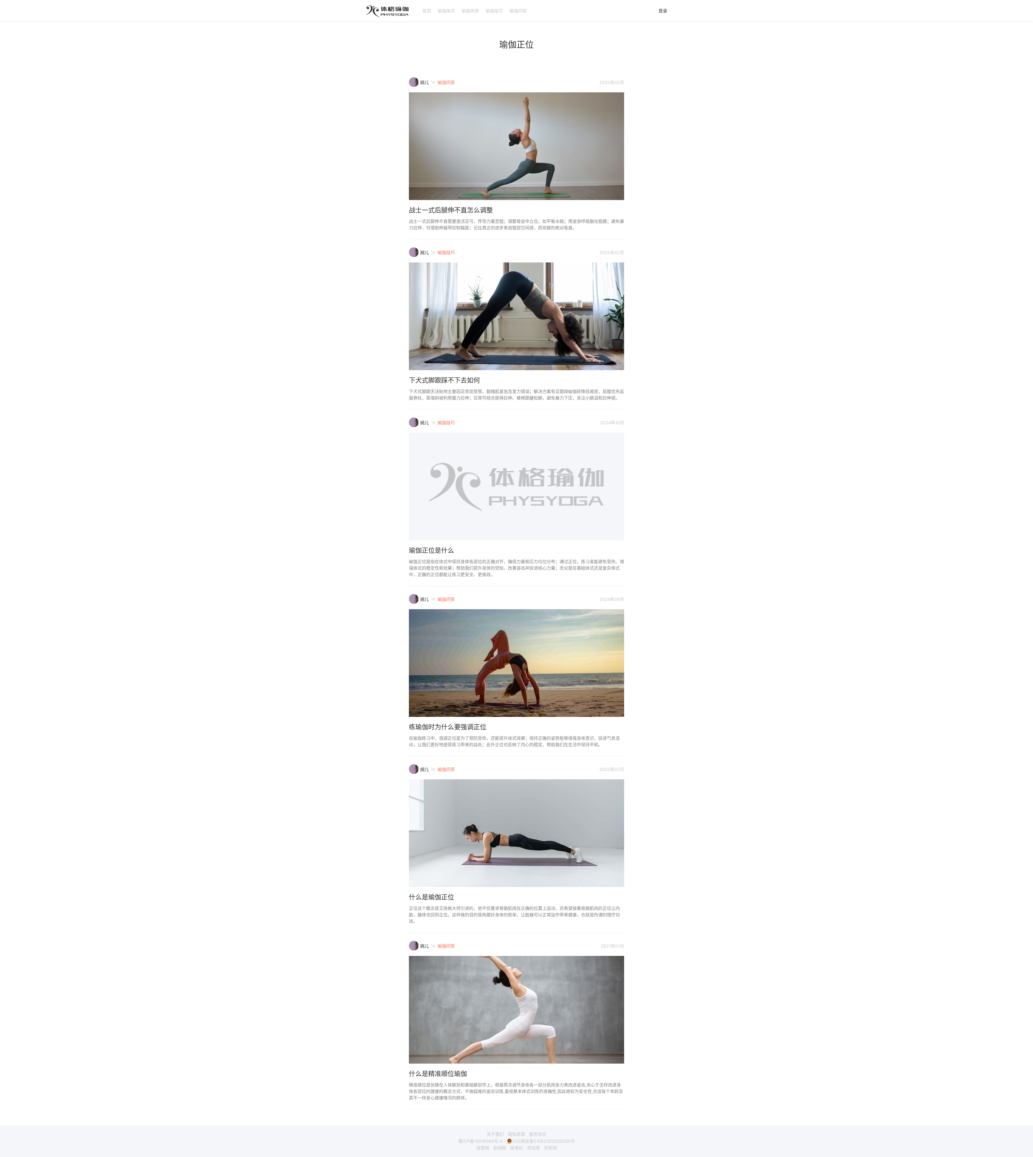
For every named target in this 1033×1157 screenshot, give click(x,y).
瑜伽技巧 (494, 10)
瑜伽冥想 (470, 10)
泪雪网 (482, 1148)
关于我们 (495, 1134)
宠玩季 (533, 1148)
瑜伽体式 (446, 10)
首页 (426, 10)
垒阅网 (499, 1148)
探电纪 (516, 1148)
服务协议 (537, 1134)
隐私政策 (516, 1134)
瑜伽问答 (518, 10)
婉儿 (424, 82)
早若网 (550, 1148)
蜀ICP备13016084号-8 (480, 1141)
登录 (663, 10)
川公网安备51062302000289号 (543, 1141)
